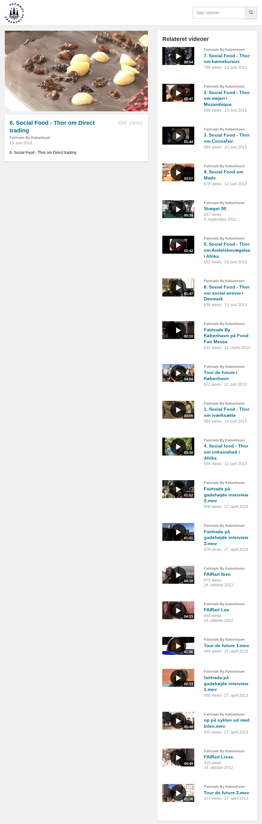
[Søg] (251, 13)
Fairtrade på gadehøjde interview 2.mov (226, 494)
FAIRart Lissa (218, 756)
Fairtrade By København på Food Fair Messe (226, 335)
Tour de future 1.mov (226, 645)
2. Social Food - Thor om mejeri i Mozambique (227, 98)
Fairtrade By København (30, 137)
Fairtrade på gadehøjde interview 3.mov (226, 537)
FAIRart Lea (216, 609)
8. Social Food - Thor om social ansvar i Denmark (227, 292)
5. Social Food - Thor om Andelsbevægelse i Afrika (227, 250)
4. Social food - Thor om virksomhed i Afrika (226, 451)
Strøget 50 (215, 208)
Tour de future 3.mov (226, 792)
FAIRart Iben (217, 574)
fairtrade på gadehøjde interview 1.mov (226, 683)
